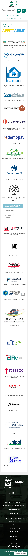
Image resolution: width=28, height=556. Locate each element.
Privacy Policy (14, 536)
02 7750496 (18, 521)
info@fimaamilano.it (14, 528)
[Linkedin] (15, 546)
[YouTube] (12, 546)
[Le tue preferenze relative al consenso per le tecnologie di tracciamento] (20, 553)
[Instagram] (19, 546)
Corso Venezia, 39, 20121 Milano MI (14, 518)
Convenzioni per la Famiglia (13, 18)
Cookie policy (14, 540)
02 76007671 (10, 521)
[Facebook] (8, 546)
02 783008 (14, 525)
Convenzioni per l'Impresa (13, 15)
